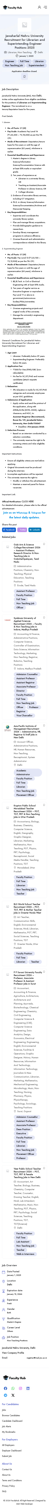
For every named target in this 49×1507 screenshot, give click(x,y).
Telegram (36, 512)
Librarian (12, 52)
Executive (21, 1133)
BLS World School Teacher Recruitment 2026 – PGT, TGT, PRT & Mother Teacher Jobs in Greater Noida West (28, 908)
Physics (32, 848)
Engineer (9, 61)
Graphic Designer (22, 837)
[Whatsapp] (13, 1388)
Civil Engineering (22, 1015)
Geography (27, 833)
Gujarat (27, 1111)
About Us (6, 1475)
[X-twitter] (13, 1395)
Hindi (25, 928)
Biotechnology (21, 1007)
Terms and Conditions (12, 1480)
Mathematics (20, 844)
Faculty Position (24, 595)
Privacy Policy (8, 1485)
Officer (19, 607)
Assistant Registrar (25, 682)
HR (15, 749)
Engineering (33, 1042)
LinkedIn (36, 529)
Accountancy (23, 821)
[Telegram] (5, 1395)
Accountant (23, 988)
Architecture (32, 996)
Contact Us (7, 1469)
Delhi (40, 52)
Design (27, 1034)
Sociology (31, 1103)
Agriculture (19, 996)
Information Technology (25, 1069)
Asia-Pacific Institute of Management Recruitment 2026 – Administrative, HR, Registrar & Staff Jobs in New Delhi (27, 732)
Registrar (33, 657)
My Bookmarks (8, 1432)
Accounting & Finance (28, 634)
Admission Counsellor (27, 674)
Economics (19, 1038)
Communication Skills (24, 921)
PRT (16, 852)
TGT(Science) (20, 1224)
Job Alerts (6, 1426)
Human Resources (26, 749)
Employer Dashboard (11, 1450)
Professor (33, 707)
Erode (20, 585)
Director (20, 690)
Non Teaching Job (14, 65)
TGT (26, 863)
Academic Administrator (23, 772)
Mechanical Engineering (26, 1084)
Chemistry (28, 570)
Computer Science (23, 641)
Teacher (20, 893)
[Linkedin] (27, 1388)
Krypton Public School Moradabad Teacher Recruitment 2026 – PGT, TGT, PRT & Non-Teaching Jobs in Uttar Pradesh (27, 811)
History (27, 1057)
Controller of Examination (26, 645)
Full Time (24, 61)
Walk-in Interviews (25, 1254)
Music (30, 1088)
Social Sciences (21, 936)
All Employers (8, 1445)
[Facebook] (5, 1388)
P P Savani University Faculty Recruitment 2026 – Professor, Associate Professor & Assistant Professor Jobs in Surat (28, 978)
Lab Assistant (22, 1241)
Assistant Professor (25, 591)
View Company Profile (13, 1352)
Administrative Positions (25, 637)
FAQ (4, 1491)
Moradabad (23, 867)
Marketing (31, 653)
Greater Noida (24, 944)
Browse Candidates (11, 1415)
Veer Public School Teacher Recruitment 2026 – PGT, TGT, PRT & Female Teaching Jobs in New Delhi (27, 1173)
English (17, 833)
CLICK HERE (28, 501)
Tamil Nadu (30, 585)
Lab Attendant (27, 1200)
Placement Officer (25, 795)
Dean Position (23, 1129)
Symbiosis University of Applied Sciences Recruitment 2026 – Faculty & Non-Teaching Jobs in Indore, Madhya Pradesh (28, 624)
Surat (20, 1111)
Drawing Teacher (22, 1197)
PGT (26, 848)
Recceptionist (20, 757)
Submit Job (7, 1456)
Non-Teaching (25, 52)
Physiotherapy (21, 1099)
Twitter (22, 529)
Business (18, 825)
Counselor (28, 1193)
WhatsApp (21, 512)
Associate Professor (26, 686)
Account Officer (25, 741)
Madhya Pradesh (33, 668)
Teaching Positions (23, 1107)
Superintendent (36, 65)
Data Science (20, 649)
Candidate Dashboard (12, 1421)
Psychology (24, 852)
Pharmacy (18, 1096)
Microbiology (20, 1088)
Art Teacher (23, 917)
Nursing (27, 1092)
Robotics (18, 661)
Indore (20, 668)
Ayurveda (28, 1003)
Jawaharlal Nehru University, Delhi (18, 1347)
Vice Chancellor (24, 715)
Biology (35, 821)
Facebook (10, 529)
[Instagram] (20, 1388)
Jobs (4, 1410)
